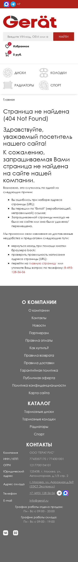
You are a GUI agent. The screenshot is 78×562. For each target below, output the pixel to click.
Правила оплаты (39, 340)
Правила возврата (39, 355)
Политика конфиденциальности (39, 385)
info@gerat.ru (39, 500)
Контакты (39, 318)
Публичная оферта (39, 378)
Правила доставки (39, 363)
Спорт (39, 434)
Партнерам (39, 333)
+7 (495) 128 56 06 (11, 12)
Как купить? (39, 348)
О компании (39, 310)
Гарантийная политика (39, 370)
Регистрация (66, 13)
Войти (51, 13)
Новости (39, 325)
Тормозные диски (39, 412)
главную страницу (42, 263)
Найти (63, 36)
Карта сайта (39, 393)
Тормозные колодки (39, 419)
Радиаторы (39, 427)
